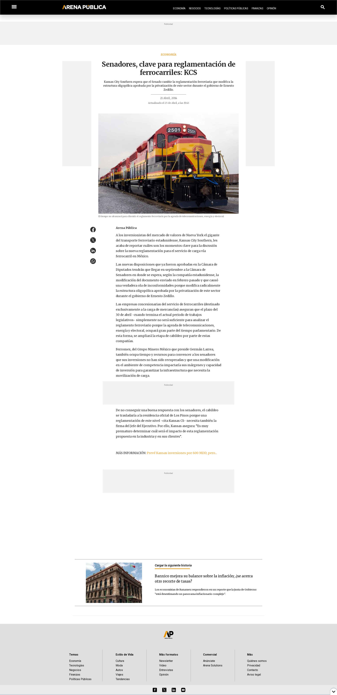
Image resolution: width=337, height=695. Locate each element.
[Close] (190, 321)
